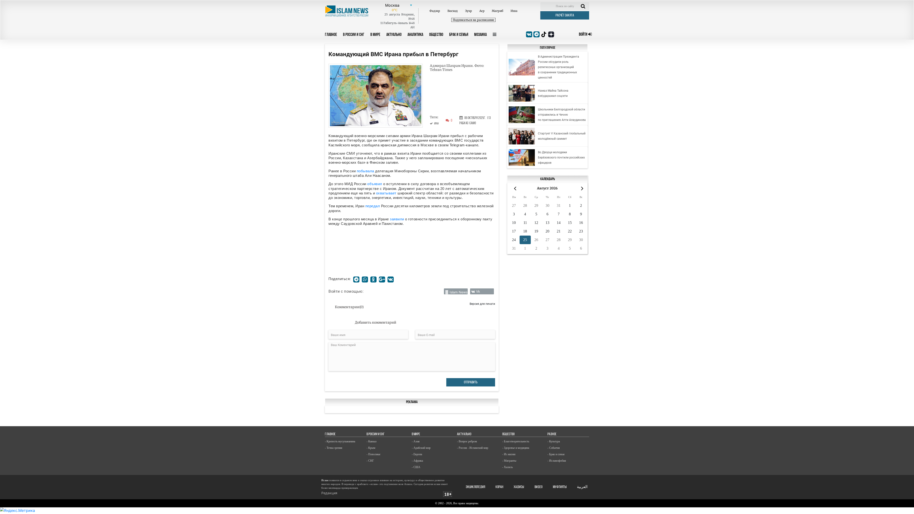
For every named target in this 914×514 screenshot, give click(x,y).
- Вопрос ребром (467, 441)
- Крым (371, 448)
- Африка (417, 460)
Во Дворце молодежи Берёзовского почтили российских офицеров (561, 157)
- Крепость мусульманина (340, 441)
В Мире (375, 35)
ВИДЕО (538, 487)
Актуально (394, 35)
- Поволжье (373, 454)
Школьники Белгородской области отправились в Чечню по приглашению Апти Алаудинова (562, 115)
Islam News (458, 292)
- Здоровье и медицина (515, 448)
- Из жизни (508, 454)
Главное (331, 35)
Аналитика (415, 35)
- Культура (553, 441)
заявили (397, 219)
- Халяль (507, 467)
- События (553, 448)
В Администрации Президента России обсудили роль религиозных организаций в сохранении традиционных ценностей (558, 67)
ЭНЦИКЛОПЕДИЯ (475, 487)
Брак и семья (458, 35)
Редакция (329, 493)
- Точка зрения (333, 448)
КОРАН (499, 487)
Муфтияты (560, 487)
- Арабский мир (421, 448)
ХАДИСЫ (519, 487)
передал (373, 206)
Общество (436, 35)
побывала (366, 171)
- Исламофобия (556, 460)
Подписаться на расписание (473, 20)
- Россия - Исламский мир (472, 448)
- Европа (417, 454)
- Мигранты (509, 460)
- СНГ (370, 460)
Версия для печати (482, 304)
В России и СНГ (353, 35)
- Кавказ (372, 441)
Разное (551, 434)
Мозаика (480, 35)
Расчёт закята (565, 15)
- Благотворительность (515, 441)
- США (416, 467)
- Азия (416, 441)
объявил (375, 184)
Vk (478, 291)
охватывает (386, 193)
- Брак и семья (556, 454)
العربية (582, 487)
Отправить (470, 382)
